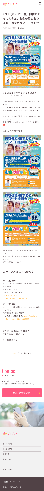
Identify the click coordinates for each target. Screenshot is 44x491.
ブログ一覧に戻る (24, 353)
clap (22, 28)
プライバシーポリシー (17, 482)
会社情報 (6, 454)
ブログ (5, 464)
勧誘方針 (6, 482)
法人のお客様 (7, 449)
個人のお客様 (7, 444)
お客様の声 (7, 459)
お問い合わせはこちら (22, 393)
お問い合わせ (7, 470)
